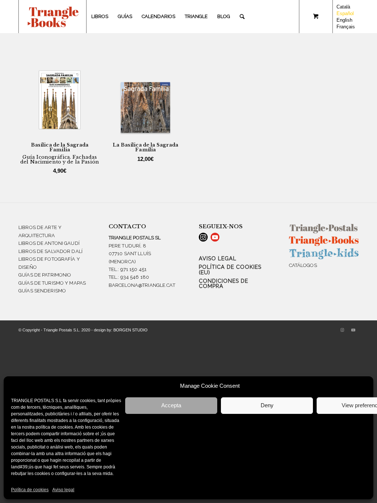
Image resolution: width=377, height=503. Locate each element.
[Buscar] (242, 16)
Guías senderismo (42, 290)
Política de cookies (30, 489)
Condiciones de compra (223, 283)
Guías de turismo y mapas (52, 283)
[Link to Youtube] (353, 329)
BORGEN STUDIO (130, 330)
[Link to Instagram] (342, 329)
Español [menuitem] (345, 13)
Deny (267, 405)
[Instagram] (203, 237)
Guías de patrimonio (44, 275)
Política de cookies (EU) (230, 269)
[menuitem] (100, 16)
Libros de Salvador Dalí (50, 251)
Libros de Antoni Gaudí (49, 243)
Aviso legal (63, 489)
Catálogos (303, 265)
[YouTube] (215, 237)
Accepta (171, 405)
